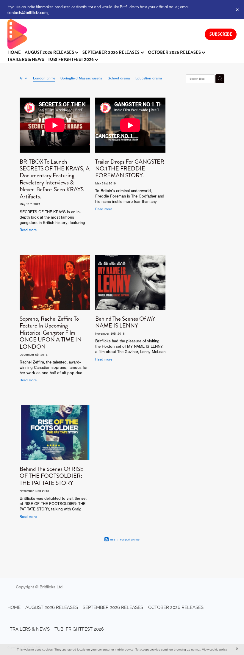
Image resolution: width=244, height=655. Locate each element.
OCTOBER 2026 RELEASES (175, 52)
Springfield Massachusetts (81, 78)
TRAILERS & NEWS (25, 60)
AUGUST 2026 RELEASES (50, 52)
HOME (14, 52)
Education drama (148, 78)
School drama (119, 78)
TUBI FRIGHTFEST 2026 (71, 60)
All (22, 78)
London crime (44, 78)
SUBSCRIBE (220, 34)
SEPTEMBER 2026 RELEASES (111, 52)
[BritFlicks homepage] (100, 34)
